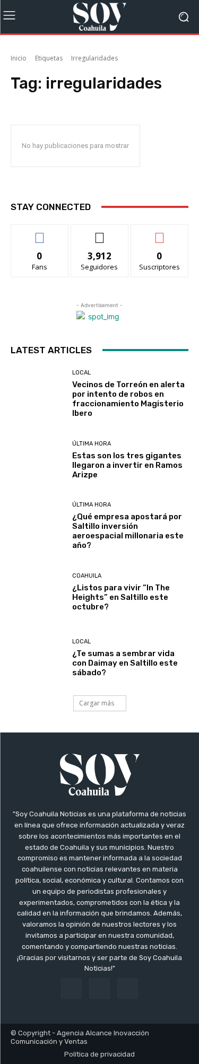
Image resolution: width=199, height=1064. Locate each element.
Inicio (19, 58)
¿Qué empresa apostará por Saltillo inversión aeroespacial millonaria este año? (128, 531)
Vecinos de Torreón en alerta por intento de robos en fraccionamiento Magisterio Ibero (128, 399)
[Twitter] (127, 988)
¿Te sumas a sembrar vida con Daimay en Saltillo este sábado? (125, 663)
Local (81, 373)
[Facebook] (71, 988)
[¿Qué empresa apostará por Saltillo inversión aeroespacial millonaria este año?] (37, 526)
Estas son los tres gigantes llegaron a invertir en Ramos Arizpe (127, 465)
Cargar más (96, 703)
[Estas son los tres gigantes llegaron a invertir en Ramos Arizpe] (37, 460)
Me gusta (39, 233)
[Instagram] (99, 988)
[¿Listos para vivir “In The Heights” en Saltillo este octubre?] (37, 592)
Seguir (99, 233)
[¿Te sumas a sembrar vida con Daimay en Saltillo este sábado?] (37, 658)
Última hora (91, 444)
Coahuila (86, 576)
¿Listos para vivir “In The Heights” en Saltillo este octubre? (121, 597)
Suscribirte (159, 233)
